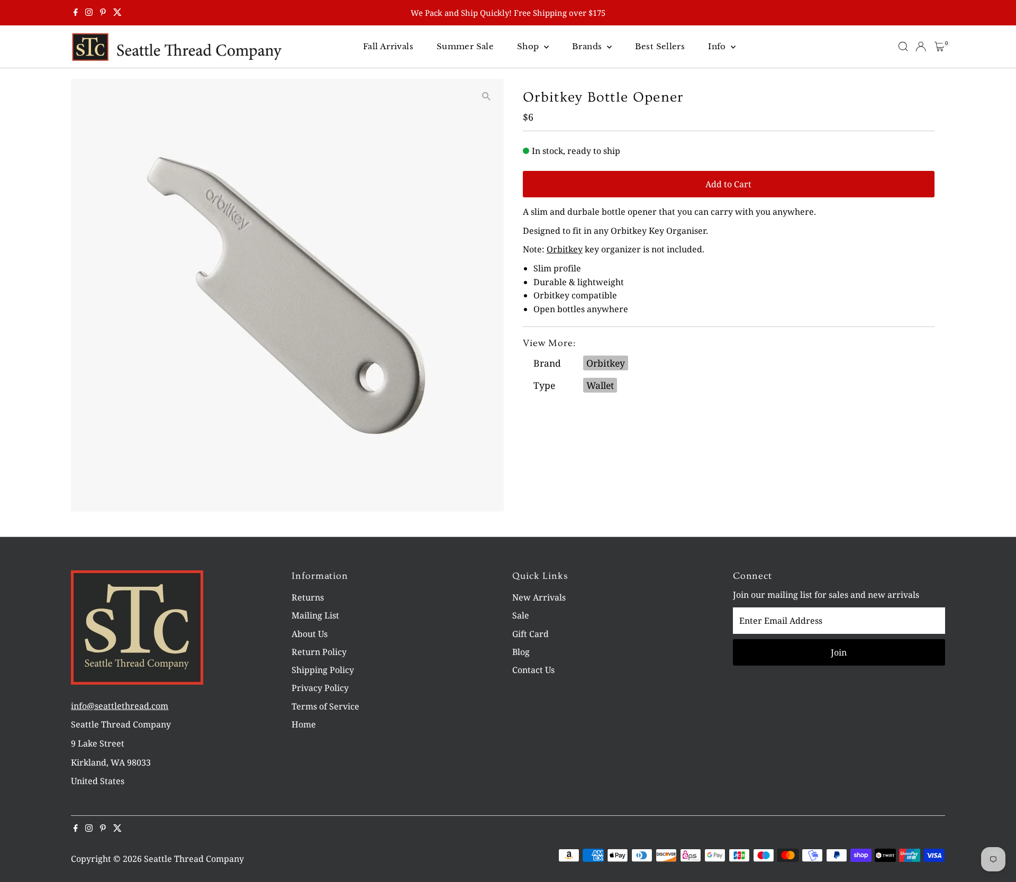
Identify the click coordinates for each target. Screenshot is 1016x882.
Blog (521, 652)
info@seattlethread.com (119, 706)
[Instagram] (89, 12)
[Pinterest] (102, 12)
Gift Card (530, 634)
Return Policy (319, 652)
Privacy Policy (320, 688)
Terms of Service (325, 706)
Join (839, 652)
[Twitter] (117, 12)
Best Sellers (660, 46)
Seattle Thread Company (194, 859)
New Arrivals (539, 597)
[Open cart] (939, 46)
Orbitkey (565, 249)
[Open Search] (903, 46)
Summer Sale (465, 46)
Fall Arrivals (388, 46)
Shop (529, 46)
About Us (310, 634)
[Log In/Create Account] (921, 46)
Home (304, 724)
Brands (588, 46)
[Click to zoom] (486, 96)
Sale (520, 615)
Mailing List (315, 615)
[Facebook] (75, 12)
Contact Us (533, 670)
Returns (308, 597)
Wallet (600, 385)
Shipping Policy (323, 670)
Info (718, 46)
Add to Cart (728, 184)
